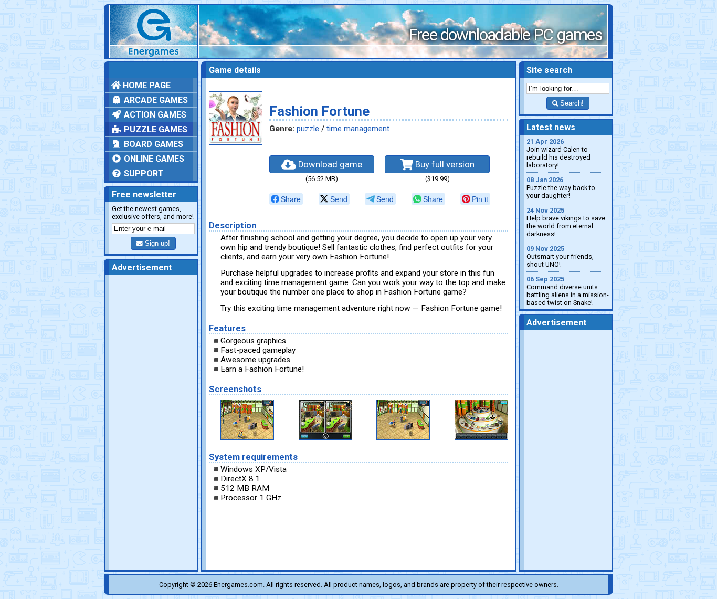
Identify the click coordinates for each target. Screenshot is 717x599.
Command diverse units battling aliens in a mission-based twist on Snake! (567, 291)
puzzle (308, 128)
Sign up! (156, 243)
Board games (152, 144)
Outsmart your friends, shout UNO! (560, 256)
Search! (571, 103)
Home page (146, 85)
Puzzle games (154, 129)
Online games (153, 159)
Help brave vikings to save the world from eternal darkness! (565, 222)
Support (143, 173)
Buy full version (444, 165)
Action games (154, 115)
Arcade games (155, 100)
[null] (286, 199)
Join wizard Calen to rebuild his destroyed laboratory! (558, 153)
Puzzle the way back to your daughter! (560, 187)
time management (357, 128)
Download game (329, 165)
